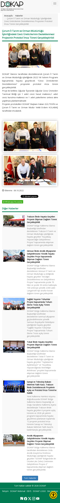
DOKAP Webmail (17, 491)
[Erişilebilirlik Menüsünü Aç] (53, 495)
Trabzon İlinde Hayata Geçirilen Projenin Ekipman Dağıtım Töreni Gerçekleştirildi (42, 219)
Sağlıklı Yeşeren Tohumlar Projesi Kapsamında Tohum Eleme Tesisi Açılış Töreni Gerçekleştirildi (39, 303)
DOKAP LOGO (39, 491)
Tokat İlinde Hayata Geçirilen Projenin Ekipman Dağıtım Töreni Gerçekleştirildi (42, 345)
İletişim (5, 491)
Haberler (19, 15)
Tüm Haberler (30, 478)
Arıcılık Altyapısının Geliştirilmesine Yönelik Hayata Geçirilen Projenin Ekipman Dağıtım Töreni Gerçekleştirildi (40, 439)
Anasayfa (8, 15)
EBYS (29, 491)
